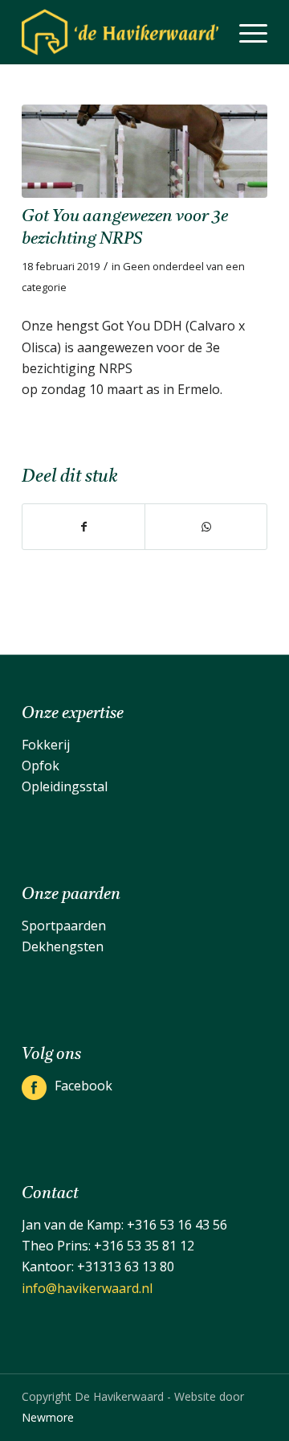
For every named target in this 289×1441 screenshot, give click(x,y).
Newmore (48, 1417)
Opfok (40, 765)
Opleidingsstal (65, 786)
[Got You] (144, 151)
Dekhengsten (63, 946)
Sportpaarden (64, 925)
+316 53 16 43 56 (177, 1225)
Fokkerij (46, 744)
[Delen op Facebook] (83, 526)
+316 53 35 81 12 (144, 1245)
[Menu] (245, 32)
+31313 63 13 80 (125, 1266)
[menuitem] (245, 32)
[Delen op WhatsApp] (206, 526)
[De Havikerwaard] (120, 32)
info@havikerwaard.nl (87, 1288)
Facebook (83, 1085)
